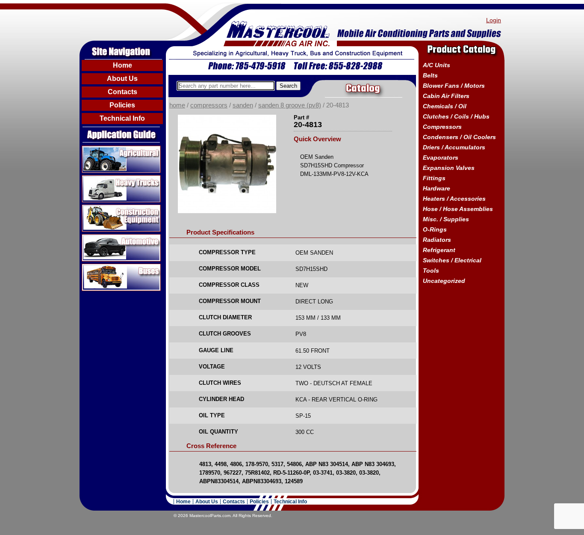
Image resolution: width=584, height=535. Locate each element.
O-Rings (435, 229)
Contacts (122, 91)
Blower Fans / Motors (454, 85)
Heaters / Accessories (454, 198)
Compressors (208, 105)
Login (493, 20)
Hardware (436, 188)
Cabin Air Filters (446, 95)
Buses (91, 267)
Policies (122, 105)
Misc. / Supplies (446, 219)
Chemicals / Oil (444, 106)
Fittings (434, 178)
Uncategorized (444, 280)
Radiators (437, 239)
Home (122, 65)
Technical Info (122, 118)
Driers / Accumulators (454, 147)
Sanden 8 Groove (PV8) (289, 105)
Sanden (243, 105)
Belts (430, 75)
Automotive (99, 237)
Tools (431, 270)
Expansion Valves (449, 167)
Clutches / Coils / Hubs (456, 116)
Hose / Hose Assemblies (458, 208)
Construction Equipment (118, 208)
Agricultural (99, 149)
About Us (122, 78)
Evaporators (440, 157)
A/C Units (436, 65)
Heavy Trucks (102, 178)
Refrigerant (439, 250)
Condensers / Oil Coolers (459, 137)
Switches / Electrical (452, 260)
